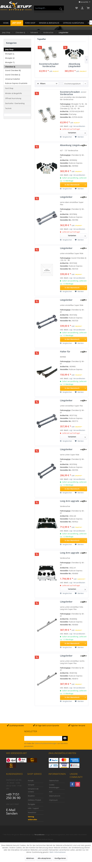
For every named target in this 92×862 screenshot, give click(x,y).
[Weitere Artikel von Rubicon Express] (83, 145)
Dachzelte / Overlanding (15, 103)
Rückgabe (31, 804)
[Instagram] (77, 784)
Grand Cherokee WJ (13, 70)
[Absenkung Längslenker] (74, 53)
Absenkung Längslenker (74, 65)
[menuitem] (49, 9)
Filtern (42, 83)
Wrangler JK (10, 58)
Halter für (65, 351)
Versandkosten (39, 835)
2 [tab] (44, 729)
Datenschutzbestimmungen (46, 743)
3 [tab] (48, 729)
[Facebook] (72, 784)
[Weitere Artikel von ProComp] (83, 92)
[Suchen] (61, 9)
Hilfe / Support (33, 808)
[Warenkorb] (88, 8)
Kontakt (31, 780)
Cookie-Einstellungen (54, 786)
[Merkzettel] (76, 8)
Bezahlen (31, 796)
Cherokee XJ (10, 67)
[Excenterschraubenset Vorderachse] (49, 53)
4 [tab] (51, 729)
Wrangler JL (9, 54)
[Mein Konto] (82, 8)
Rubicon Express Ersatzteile (16, 83)
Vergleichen (67, 137)
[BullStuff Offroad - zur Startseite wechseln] (16, 8)
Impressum (53, 800)
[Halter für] (47, 372)
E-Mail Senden (12, 811)
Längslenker (66, 197)
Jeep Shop (9, 49)
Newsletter (32, 812)
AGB (50, 792)
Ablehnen (30, 858)
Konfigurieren (60, 858)
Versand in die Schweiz (33, 790)
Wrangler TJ (9, 62)
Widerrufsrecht (54, 796)
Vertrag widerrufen (32, 818)
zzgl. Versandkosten (77, 126)
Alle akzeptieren (44, 858)
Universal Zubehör (12, 79)
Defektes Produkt (34, 800)
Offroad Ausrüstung (13, 98)
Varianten (72, 133)
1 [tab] (40, 729)
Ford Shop (9, 88)
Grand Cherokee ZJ (12, 75)
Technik (8, 108)
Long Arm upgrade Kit (71, 501)
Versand (31, 785)
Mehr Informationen (57, 852)
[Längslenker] (47, 218)
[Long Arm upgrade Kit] (47, 523)
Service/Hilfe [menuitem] (84, 2)
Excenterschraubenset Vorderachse (49, 65)
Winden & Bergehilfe (13, 93)
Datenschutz (54, 780)
